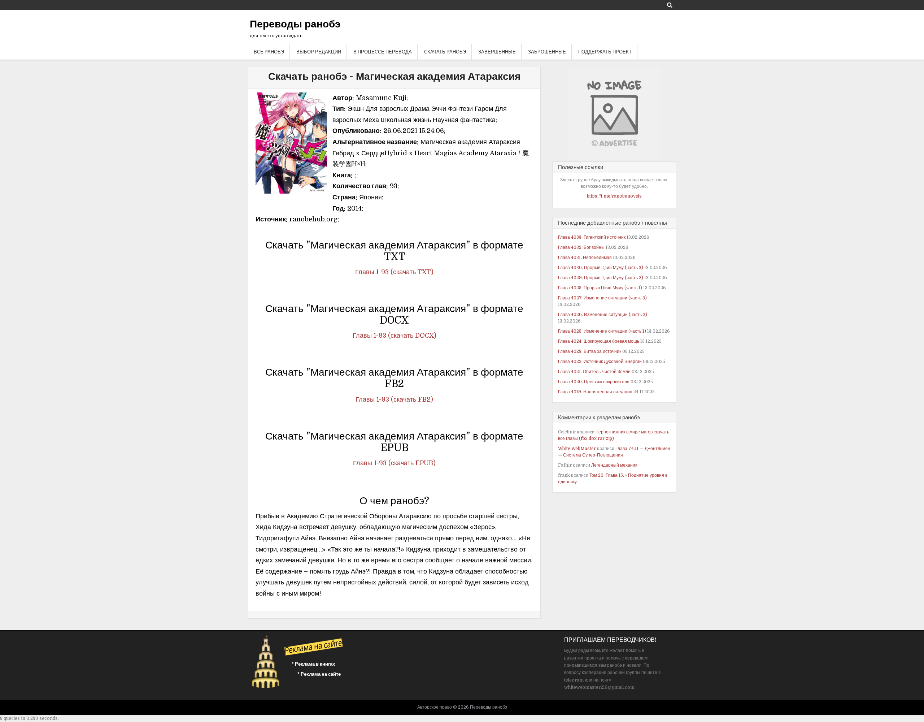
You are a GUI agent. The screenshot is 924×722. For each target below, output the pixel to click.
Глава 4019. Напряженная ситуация (595, 391)
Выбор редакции (318, 52)
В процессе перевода (382, 52)
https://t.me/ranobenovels (614, 196)
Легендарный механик (614, 465)
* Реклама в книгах (313, 664)
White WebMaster (577, 448)
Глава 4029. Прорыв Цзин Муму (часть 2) (600, 277)
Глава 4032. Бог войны (581, 247)
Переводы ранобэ (295, 24)
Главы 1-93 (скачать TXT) (394, 272)
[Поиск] (669, 5)
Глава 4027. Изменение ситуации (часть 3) (602, 298)
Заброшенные (547, 52)
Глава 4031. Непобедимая (585, 257)
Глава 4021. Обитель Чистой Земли (594, 371)
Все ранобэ (269, 52)
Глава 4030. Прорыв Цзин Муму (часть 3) (600, 267)
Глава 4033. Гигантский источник (592, 237)
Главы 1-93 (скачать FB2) (394, 399)
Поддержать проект (605, 52)
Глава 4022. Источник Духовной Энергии (600, 361)
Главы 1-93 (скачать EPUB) (394, 463)
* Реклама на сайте (319, 674)
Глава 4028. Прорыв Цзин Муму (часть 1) (600, 287)
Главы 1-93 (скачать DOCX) (394, 335)
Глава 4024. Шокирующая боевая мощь (598, 341)
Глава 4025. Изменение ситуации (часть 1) (602, 331)
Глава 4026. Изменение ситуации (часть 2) (602, 314)
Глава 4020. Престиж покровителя (593, 381)
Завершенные (497, 52)
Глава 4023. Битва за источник (589, 351)
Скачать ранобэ (445, 52)
